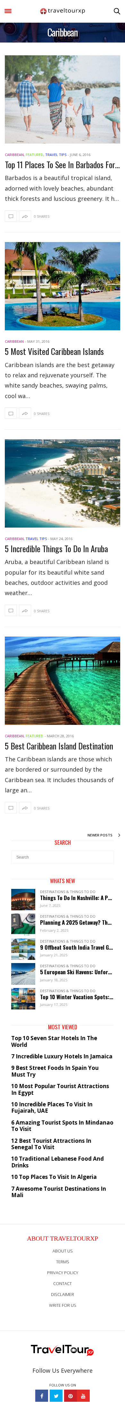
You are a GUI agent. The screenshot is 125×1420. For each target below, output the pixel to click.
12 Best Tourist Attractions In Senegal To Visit (51, 1144)
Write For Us (62, 1305)
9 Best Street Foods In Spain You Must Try (55, 1071)
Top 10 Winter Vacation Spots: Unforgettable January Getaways (77, 997)
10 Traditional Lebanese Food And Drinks (57, 1162)
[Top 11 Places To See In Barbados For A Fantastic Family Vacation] (62, 99)
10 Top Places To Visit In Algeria (54, 1177)
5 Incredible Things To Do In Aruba (56, 548)
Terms (62, 1262)
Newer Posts (100, 835)
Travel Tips (55, 154)
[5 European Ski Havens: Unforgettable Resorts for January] (25, 973)
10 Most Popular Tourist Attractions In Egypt (60, 1089)
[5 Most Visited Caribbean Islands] (62, 286)
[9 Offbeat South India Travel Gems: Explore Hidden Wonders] (25, 948)
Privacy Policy (62, 1272)
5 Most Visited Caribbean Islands (54, 351)
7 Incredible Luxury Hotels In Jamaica (62, 1056)
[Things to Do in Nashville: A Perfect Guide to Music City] (25, 899)
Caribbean (14, 154)
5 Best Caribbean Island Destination (59, 746)
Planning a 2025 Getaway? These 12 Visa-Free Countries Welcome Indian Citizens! (77, 922)
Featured (34, 154)
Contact (62, 1283)
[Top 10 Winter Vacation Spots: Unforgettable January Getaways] (25, 998)
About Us (63, 1251)
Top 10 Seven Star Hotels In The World (54, 1041)
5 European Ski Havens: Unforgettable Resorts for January (77, 972)
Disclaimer (62, 1294)
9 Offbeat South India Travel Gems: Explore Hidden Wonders (77, 947)
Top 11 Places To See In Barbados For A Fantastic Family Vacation (62, 164)
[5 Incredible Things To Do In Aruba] (62, 483)
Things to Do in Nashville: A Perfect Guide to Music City (77, 898)
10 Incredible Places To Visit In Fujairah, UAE (52, 1107)
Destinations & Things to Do (68, 891)
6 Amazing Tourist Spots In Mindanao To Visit (62, 1126)
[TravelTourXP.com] (62, 11)
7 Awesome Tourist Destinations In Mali (58, 1192)
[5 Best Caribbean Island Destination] (62, 681)
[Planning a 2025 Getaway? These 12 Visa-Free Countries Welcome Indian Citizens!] (25, 924)
